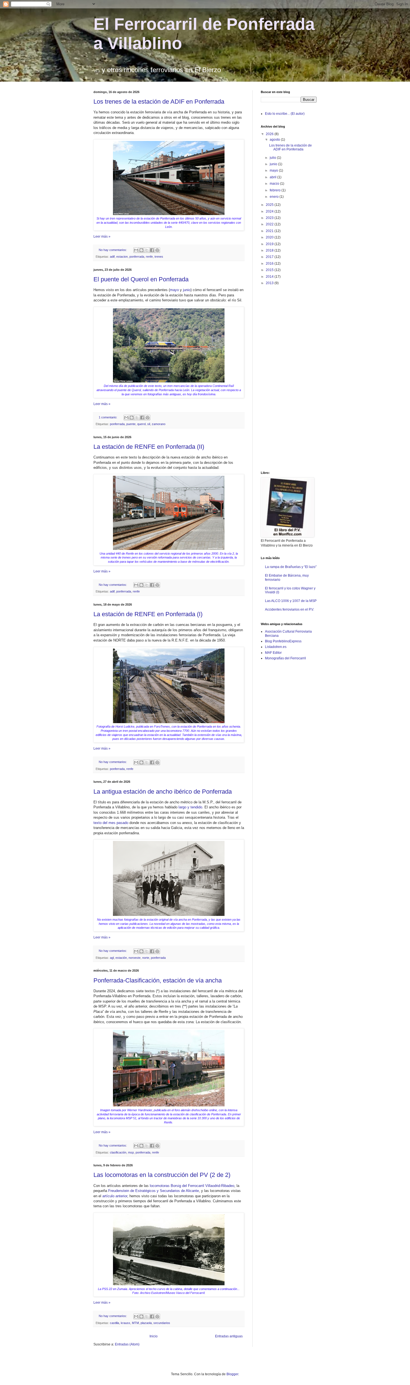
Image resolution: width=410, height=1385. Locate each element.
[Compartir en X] (146, 250)
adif (112, 256)
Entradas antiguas (229, 1336)
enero (274, 197)
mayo (174, 290)
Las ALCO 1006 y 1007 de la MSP (291, 601)
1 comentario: (108, 417)
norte (145, 957)
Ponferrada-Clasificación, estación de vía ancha (157, 980)
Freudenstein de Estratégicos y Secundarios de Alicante (153, 1191)
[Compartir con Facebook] (152, 250)
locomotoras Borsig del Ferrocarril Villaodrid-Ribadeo (192, 1186)
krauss (125, 1323)
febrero (275, 190)
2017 (270, 257)
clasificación (118, 1152)
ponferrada (136, 256)
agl (112, 957)
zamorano (158, 424)
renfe (149, 256)
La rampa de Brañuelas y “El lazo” (291, 567)
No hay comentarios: (113, 250)
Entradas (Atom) (127, 1344)
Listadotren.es (275, 647)
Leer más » (101, 236)
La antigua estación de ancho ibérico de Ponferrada (162, 791)
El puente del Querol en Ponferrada (141, 279)
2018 (270, 250)
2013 (270, 283)
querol (141, 424)
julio (273, 158)
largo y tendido (190, 807)
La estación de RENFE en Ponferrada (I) (147, 614)
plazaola (146, 1323)
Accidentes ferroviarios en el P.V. (289, 609)
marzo (275, 184)
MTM (135, 1323)
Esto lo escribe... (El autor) (285, 114)
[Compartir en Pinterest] (157, 250)
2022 (270, 224)
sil (148, 424)
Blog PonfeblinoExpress (283, 641)
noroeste (135, 957)
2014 (270, 277)
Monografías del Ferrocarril (285, 658)
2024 (270, 211)
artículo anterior (114, 1196)
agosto (275, 140)
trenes (159, 256)
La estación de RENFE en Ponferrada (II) (148, 446)
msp (131, 1152)
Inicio (153, 1336)
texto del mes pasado (110, 823)
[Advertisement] (283, 377)
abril (273, 177)
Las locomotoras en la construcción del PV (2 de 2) (161, 1174)
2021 (270, 231)
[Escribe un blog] (141, 250)
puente (131, 424)
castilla (114, 1323)
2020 (270, 237)
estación (121, 957)
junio (186, 290)
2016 (270, 263)
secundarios (161, 1323)
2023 (270, 218)
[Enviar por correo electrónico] (136, 250)
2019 (270, 244)
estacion (122, 256)
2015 (270, 270)
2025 (270, 205)
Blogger (232, 1374)
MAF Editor (273, 653)
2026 (270, 134)
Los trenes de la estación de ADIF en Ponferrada (158, 101)
